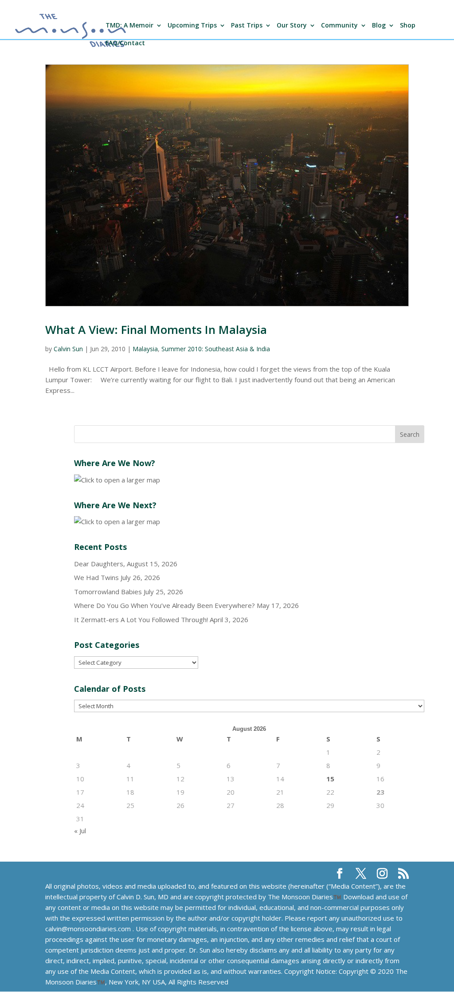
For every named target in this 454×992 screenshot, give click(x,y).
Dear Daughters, (99, 563)
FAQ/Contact (125, 43)
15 (330, 778)
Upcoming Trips (192, 25)
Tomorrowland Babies (108, 591)
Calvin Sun (68, 349)
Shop (407, 25)
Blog (379, 25)
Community (339, 25)
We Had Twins (96, 577)
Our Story (292, 25)
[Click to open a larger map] (117, 479)
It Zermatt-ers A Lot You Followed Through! (141, 619)
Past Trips (246, 25)
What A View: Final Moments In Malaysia (156, 329)
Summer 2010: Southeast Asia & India (215, 349)
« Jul (80, 830)
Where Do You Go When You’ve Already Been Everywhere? (164, 605)
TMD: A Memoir (129, 25)
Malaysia (145, 349)
